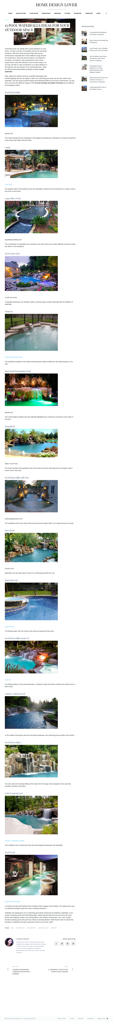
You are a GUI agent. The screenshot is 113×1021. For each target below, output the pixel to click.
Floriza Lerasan (22, 939)
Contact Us (90, 1018)
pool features (20, 928)
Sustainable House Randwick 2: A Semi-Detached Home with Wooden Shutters (96, 69)
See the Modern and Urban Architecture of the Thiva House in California (98, 58)
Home (10, 13)
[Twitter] (62, 943)
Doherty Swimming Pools (14, 357)
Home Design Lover (56, 4)
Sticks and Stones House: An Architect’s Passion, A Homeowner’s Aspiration (99, 80)
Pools (7, 19)
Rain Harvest (9, 627)
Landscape (89, 13)
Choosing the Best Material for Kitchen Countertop (98, 33)
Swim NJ (8, 680)
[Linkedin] (67, 943)
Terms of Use (61, 1018)
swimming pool (43, 928)
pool (12, 928)
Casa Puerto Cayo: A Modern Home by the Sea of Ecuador (99, 49)
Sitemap (80, 1018)
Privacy (71, 1018)
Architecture (21, 13)
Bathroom (77, 13)
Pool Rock (8, 184)
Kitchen (67, 13)
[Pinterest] (73, 943)
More (98, 13)
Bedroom (57, 13)
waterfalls (53, 928)
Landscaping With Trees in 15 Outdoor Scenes (98, 88)
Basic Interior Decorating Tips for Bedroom (99, 41)
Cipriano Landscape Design (14, 841)
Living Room (34, 13)
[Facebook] (56, 943)
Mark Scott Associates (12, 902)
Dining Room (46, 13)
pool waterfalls (31, 928)
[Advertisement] (64, 60)
